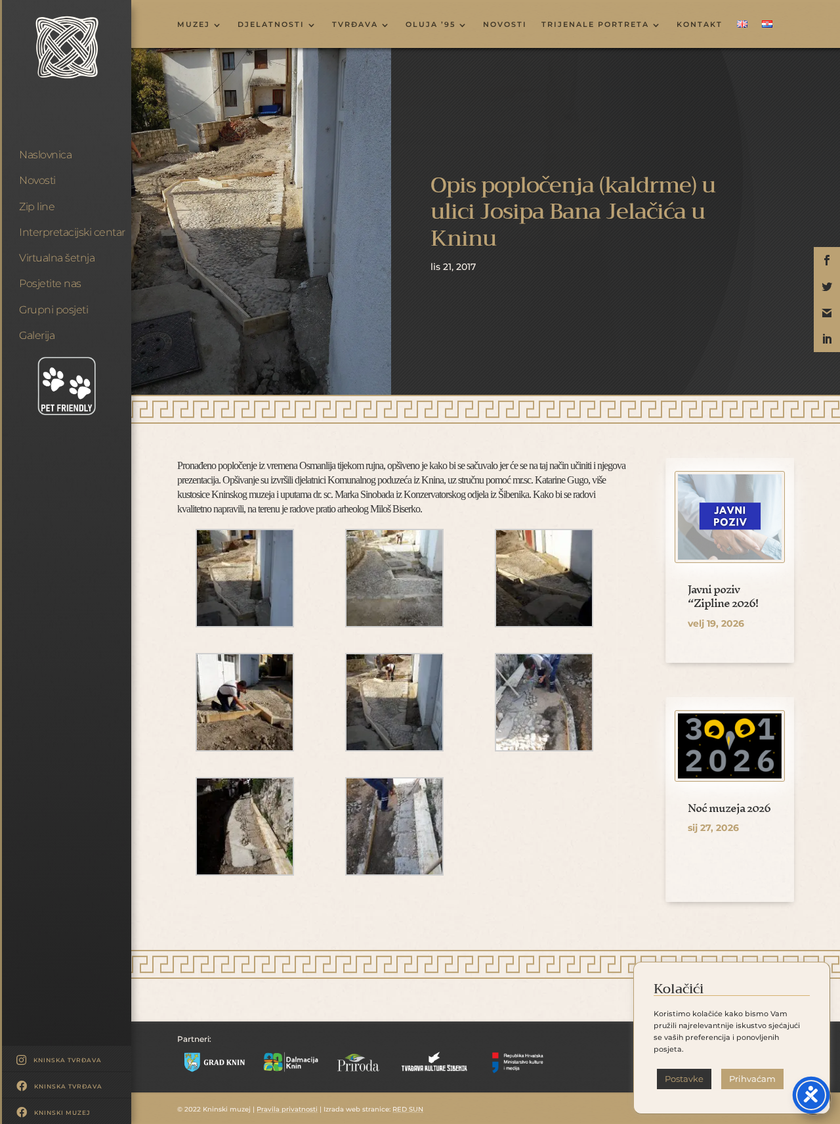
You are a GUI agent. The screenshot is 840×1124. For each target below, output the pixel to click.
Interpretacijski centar (72, 232)
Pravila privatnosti (287, 1109)
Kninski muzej (62, 1112)
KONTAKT (700, 24)
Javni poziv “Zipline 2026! (723, 596)
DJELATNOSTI (271, 24)
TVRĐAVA (355, 24)
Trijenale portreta (595, 24)
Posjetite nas (50, 283)
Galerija (36, 335)
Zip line (36, 206)
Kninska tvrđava (67, 1060)
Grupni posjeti (53, 309)
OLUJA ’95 (430, 24)
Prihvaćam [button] (752, 1078)
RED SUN (407, 1109)
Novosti (37, 180)
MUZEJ (193, 24)
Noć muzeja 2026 (729, 808)
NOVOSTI (505, 24)
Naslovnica (45, 154)
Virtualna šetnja (56, 258)
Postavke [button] (684, 1078)
